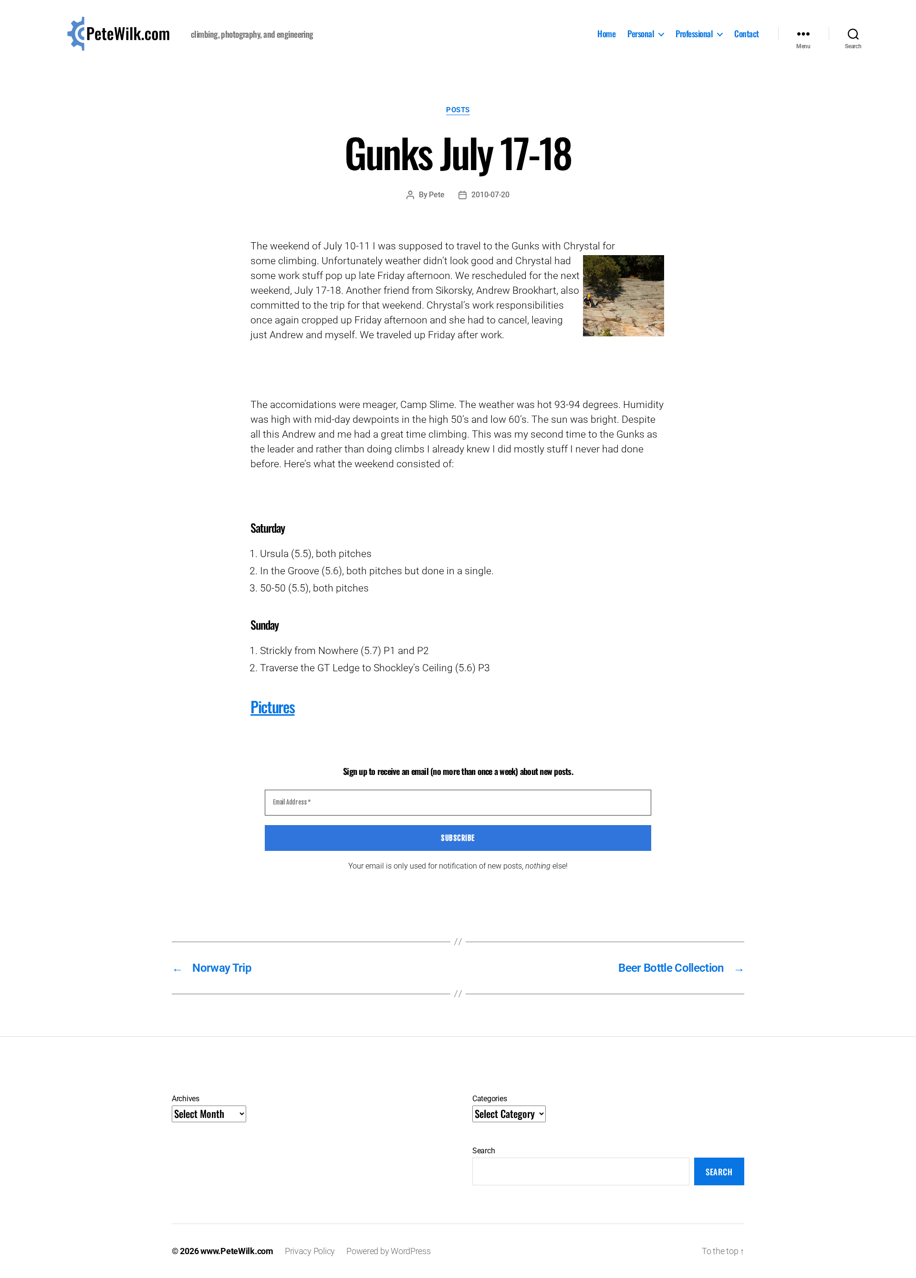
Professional (694, 34)
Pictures (272, 706)
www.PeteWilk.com (236, 1251)
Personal (640, 34)
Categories (489, 1098)
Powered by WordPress (388, 1251)
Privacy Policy (310, 1251)
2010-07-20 (490, 194)
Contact (746, 34)
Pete (436, 194)
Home (606, 34)
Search (483, 1150)
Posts (458, 110)
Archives (185, 1098)
